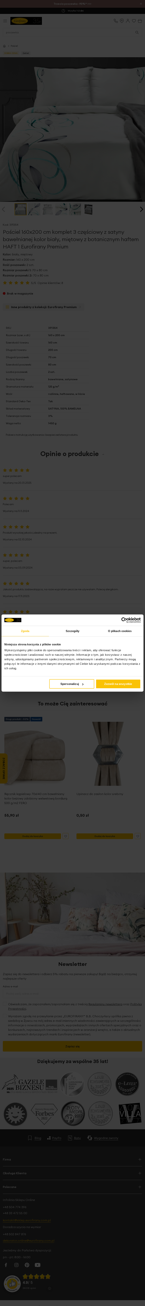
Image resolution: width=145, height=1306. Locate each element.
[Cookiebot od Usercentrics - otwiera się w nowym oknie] (124, 620)
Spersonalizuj (69, 683)
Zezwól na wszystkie (118, 683)
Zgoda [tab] (25, 630)
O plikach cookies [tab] (120, 630)
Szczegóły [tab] (72, 630)
